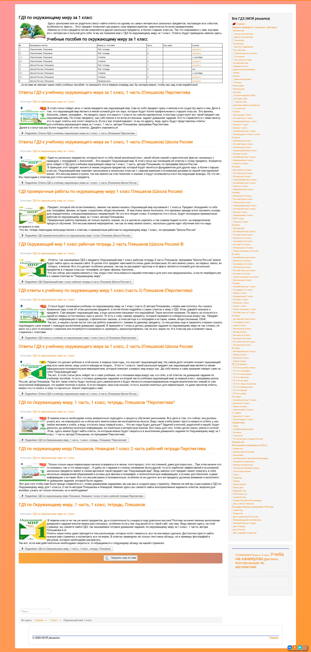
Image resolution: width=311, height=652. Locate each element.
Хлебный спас (239, 497)
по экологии (239, 108)
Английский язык (240, 62)
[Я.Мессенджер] (300, 647)
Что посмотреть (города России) (248, 438)
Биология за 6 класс (242, 260)
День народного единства (244, 532)
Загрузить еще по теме (123, 557)
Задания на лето (240, 66)
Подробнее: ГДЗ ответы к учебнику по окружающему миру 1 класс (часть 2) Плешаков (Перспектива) (80, 337)
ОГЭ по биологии (241, 377)
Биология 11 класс (241, 416)
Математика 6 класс (242, 279)
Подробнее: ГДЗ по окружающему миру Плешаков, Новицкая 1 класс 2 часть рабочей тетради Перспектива (83, 496)
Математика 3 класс (242, 169)
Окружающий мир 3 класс (245, 179)
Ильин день (238, 487)
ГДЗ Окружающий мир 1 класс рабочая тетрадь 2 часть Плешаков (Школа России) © (101, 244)
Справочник (238, 422)
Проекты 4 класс (240, 221)
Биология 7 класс (241, 302)
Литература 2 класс (242, 147)
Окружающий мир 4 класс (245, 205)
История (237, 92)
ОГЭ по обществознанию (244, 383)
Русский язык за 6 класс (244, 270)
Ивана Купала (239, 484)
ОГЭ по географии (241, 370)
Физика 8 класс (240, 331)
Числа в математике (243, 33)
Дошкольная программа (244, 69)
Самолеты (238, 435)
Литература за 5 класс (243, 247)
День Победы (239, 526)
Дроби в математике (243, 36)
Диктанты (271, 559)
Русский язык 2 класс (243, 143)
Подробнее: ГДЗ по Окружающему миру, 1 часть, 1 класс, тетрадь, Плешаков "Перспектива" (75, 440)
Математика (238, 30)
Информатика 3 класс (243, 189)
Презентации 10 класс (243, 409)
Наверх (274, 637)
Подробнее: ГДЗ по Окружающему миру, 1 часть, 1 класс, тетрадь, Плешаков (67, 548)
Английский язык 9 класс (244, 351)
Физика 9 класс (240, 354)
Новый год (238, 510)
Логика (236, 72)
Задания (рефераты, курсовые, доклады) (254, 27)
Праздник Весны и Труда (244, 522)
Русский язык (239, 49)
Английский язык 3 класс (244, 182)
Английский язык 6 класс (244, 257)
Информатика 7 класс (243, 296)
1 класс (236, 111)
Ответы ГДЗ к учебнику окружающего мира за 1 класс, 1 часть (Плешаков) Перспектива (104, 92)
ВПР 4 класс (238, 218)
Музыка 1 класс (240, 127)
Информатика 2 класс (243, 160)
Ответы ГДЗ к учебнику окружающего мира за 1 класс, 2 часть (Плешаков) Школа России (106, 346)
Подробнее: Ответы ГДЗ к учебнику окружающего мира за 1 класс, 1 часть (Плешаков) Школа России (80, 182)
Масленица (238, 454)
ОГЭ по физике (240, 390)
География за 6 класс (243, 263)
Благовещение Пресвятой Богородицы (250, 458)
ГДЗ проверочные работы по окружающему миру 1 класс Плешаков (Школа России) (100, 191)
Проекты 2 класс (240, 163)
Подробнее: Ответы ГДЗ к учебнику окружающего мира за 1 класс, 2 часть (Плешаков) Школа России (80, 393)
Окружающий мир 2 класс (245, 150)
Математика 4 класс (242, 195)
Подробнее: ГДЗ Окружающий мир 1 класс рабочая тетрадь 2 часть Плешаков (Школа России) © (77, 281)
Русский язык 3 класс (243, 173)
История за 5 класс (242, 244)
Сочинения (239, 56)
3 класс (236, 166)
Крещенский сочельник (243, 451)
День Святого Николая (243, 503)
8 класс (236, 315)
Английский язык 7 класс (244, 286)
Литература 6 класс (242, 267)
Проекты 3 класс (240, 186)
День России (239, 529)
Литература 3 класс (242, 176)
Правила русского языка (245, 53)
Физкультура (239, 88)
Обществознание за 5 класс (246, 250)
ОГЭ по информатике (243, 386)
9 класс (236, 348)
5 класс (236, 224)
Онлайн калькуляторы (243, 429)
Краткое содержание (243, 46)
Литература (238, 43)
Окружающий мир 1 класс (245, 121)
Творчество (238, 442)
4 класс (236, 192)
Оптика (237, 82)
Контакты (237, 432)
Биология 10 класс (241, 403)
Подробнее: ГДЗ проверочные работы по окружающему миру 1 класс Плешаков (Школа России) (77, 235)
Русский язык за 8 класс (244, 341)
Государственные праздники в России (252, 506)
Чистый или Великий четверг (246, 467)
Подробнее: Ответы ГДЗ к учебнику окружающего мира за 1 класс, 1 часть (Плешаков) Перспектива (79, 133)
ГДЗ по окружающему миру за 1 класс (54, 101)
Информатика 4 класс (243, 215)
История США (240, 98)
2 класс (236, 137)
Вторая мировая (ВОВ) (244, 95)
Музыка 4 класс (240, 211)
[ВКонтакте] (290, 647)
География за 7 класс (243, 289)
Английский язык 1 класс (244, 130)
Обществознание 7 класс (244, 309)
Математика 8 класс (242, 328)
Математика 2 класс (242, 140)
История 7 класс (240, 299)
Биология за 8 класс (242, 338)
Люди (235, 425)
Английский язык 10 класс (245, 399)
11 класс (236, 412)
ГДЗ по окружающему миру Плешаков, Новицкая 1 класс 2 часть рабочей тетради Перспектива (112, 448)
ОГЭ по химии (239, 393)
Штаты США (241, 101)
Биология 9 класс (241, 357)
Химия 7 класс (239, 305)
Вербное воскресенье (243, 464)
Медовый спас (239, 490)
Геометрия (239, 40)
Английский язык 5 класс (244, 231)
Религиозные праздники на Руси (249, 445)
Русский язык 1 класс (243, 117)
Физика (236, 75)
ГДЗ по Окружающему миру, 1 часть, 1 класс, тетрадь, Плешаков (82, 504)
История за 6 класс (242, 273)
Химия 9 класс (239, 360)
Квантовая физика (242, 79)
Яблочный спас (240, 493)
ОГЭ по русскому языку (244, 367)
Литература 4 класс (242, 202)
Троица (236, 480)
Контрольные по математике (249, 564)
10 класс (236, 396)
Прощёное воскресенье (244, 461)
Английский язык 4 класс (244, 208)
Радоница (237, 477)
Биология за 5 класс (242, 237)
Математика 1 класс (242, 114)
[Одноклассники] (295, 647)
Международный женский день (247, 519)
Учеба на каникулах (259, 555)
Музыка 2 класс (240, 153)
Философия (238, 85)
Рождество (238, 448)
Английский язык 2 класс (244, 156)
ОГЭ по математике (242, 373)
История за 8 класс (242, 335)
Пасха (236, 474)
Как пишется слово (243, 59)
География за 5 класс (243, 241)
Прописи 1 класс (240, 124)
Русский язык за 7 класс (244, 312)
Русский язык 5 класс (243, 234)
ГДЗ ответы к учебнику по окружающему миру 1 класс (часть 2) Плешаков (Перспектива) (105, 290)
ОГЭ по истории (240, 380)
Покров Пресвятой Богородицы (247, 500)
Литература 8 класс (242, 344)
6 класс (236, 254)
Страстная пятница (242, 471)
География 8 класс (241, 322)
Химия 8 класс (239, 325)
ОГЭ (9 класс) (239, 364)
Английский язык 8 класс (244, 318)
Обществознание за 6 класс (246, 276)
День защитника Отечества (245, 516)
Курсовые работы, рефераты (246, 105)
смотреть (196, 49)
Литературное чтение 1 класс (246, 134)
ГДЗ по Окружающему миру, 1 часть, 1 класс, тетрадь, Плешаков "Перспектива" (97, 402)
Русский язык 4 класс (243, 198)
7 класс (236, 283)
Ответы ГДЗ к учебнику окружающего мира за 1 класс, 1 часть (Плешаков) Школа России (106, 141)
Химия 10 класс (240, 406)
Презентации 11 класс (243, 419)
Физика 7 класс (240, 292)
